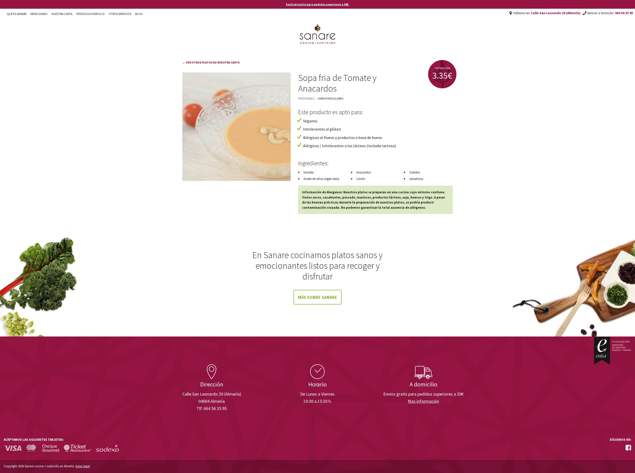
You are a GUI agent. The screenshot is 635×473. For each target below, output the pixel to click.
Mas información (423, 401)
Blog (139, 14)
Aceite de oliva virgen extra (321, 179)
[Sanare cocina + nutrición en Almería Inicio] (318, 29)
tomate (309, 172)
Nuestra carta (62, 14)
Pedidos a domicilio (90, 14)
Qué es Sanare (17, 14)
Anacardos (363, 172)
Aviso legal (82, 466)
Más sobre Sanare (317, 297)
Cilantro (414, 172)
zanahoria (416, 179)
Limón (360, 179)
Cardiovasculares (330, 98)
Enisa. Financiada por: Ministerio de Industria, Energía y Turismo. (612, 351)
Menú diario (39, 14)
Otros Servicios (120, 14)
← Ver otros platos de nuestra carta (211, 62)
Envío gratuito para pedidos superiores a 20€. (317, 4)
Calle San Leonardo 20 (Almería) (555, 13)
